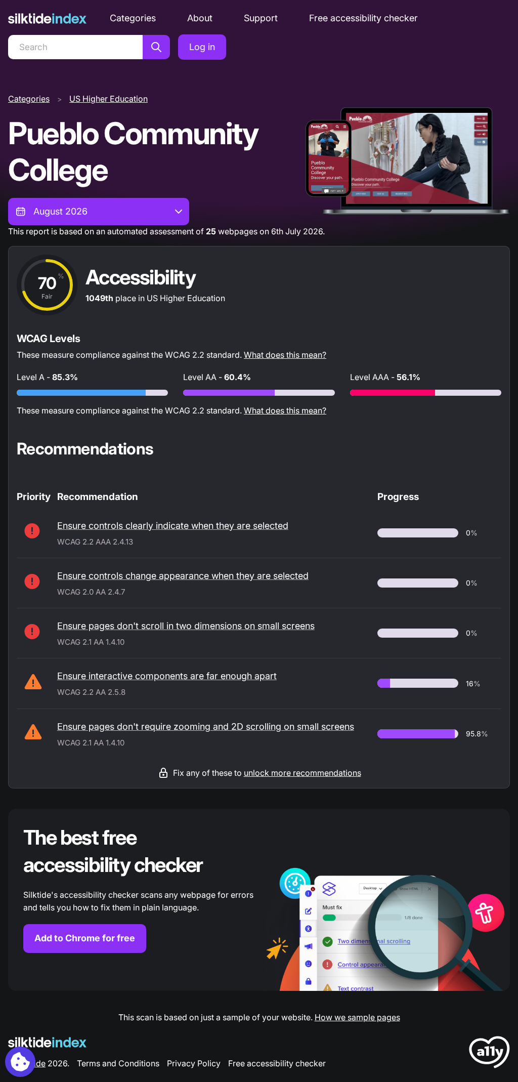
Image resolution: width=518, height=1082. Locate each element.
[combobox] (98, 211)
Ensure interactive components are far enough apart (167, 676)
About (199, 18)
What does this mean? (285, 355)
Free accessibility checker (363, 18)
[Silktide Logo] (47, 1042)
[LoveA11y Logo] (489, 1054)
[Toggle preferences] (20, 1062)
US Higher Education (108, 99)
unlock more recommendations (302, 773)
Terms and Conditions (118, 1063)
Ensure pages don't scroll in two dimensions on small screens (186, 625)
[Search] (156, 47)
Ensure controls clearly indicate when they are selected (172, 525)
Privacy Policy (194, 1063)
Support (261, 18)
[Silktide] (47, 18)
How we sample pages (357, 1017)
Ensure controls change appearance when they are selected (183, 575)
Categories (133, 18)
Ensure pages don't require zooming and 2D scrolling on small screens (205, 726)
